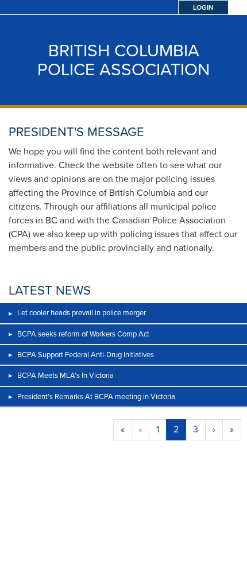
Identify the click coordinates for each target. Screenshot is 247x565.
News (237, 547)
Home (10, 547)
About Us (124, 547)
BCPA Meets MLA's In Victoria (65, 375)
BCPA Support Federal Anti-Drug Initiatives (85, 354)
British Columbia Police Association (123, 60)
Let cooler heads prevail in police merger (81, 312)
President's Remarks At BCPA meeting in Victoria (96, 396)
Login (203, 7)
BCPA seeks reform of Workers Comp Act (83, 333)
